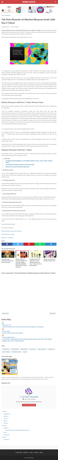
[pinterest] (29, 244)
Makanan (51, 349)
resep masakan (42, 349)
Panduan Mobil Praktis (8, 337)
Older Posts (52, 313)
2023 (4, 411)
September (7, 414)
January (6, 439)
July (5, 432)
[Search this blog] (55, 2)
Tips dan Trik (6, 351)
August (6, 416)
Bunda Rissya (29, 2)
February (6, 434)
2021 (4, 437)
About (41, 452)
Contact (31, 452)
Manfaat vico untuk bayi (7, 237)
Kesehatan (24, 349)
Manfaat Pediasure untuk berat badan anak (12, 231)
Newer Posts (5, 313)
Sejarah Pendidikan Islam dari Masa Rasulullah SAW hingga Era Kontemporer (23, 327)
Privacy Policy (18, 452)
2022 (4, 425)
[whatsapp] (40, 244)
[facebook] (7, 244)
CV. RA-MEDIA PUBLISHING (29, 397)
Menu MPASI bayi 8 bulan (8, 234)
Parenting (32, 349)
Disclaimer (25, 452)
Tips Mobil (5, 349)
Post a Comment (15, 26)
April (6, 423)
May (5, 420)
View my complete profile (29, 405)
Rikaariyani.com (6, 325)
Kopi (25, 351)
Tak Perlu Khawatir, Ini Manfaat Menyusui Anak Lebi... (17, 430)
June (6, 418)
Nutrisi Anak (15, 349)
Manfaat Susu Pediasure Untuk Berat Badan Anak (17, 166)
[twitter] (18, 244)
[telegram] (50, 244)
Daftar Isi (36, 452)
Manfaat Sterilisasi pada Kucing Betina (12, 333)
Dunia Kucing (6, 331)
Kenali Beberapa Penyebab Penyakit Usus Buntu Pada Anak (20, 164)
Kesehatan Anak (16, 351)
